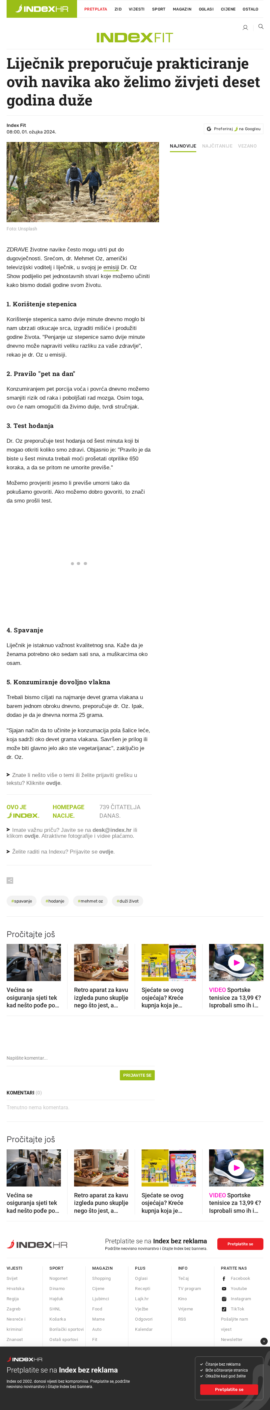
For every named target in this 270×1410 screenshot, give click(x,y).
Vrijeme (185, 1308)
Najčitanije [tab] (217, 146)
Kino (182, 1298)
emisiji (111, 267)
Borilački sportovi (66, 1329)
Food (97, 1308)
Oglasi (206, 9)
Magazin (102, 1268)
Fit (94, 1339)
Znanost (15, 1339)
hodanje (54, 901)
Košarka (57, 1319)
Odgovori (143, 1319)
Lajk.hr (141, 1298)
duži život (128, 901)
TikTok (237, 1308)
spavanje (21, 901)
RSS (182, 1319)
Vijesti (137, 9)
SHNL (55, 1308)
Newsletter (232, 1339)
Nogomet (58, 1278)
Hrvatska (15, 1288)
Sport (159, 9)
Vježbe (141, 1308)
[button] (15, 960)
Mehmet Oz (90, 901)
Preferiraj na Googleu (237, 129)
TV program (189, 1288)
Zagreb (13, 1308)
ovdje (31, 836)
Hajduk (56, 1298)
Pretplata (95, 9)
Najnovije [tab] (183, 146)
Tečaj (183, 1278)
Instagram (241, 1298)
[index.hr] (42, 9)
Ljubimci (100, 1298)
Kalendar (143, 1329)
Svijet (12, 1278)
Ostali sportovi (63, 1339)
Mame (98, 1319)
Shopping (101, 1278)
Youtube (239, 1288)
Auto (96, 1329)
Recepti (142, 1288)
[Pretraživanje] (258, 28)
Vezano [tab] (247, 146)
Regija (13, 1298)
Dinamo (57, 1288)
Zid (118, 9)
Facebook (240, 1278)
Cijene (228, 9)
